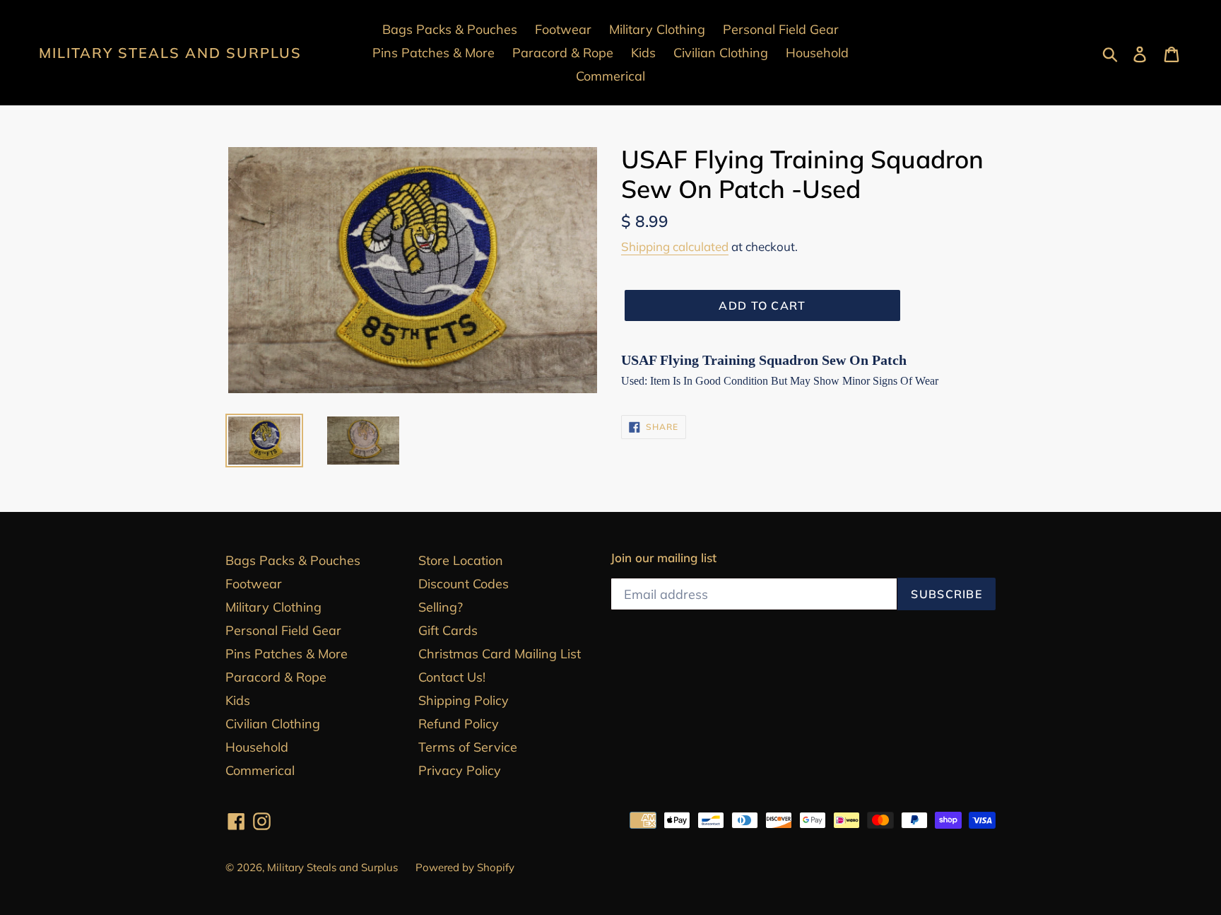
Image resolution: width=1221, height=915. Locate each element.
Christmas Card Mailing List (499, 654)
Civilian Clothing (272, 724)
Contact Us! (451, 677)
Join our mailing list (663, 558)
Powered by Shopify (464, 867)
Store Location (460, 560)
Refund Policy (458, 724)
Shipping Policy (463, 700)
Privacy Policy (459, 770)
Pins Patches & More (286, 654)
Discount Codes (463, 584)
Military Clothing (273, 607)
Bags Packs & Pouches (292, 560)
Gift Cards (448, 630)
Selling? (440, 607)
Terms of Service (467, 747)
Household (256, 747)
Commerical (260, 770)
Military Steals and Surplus (170, 53)
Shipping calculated (675, 246)
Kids (237, 700)
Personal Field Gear (283, 630)
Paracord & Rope (275, 677)
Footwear (253, 584)
